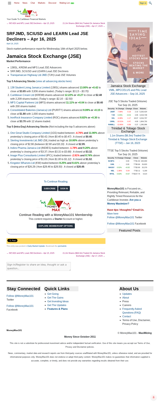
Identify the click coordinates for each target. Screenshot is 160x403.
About (125, 297)
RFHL (112, 174)
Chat (33, 3)
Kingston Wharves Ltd (22, 163)
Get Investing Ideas (58, 301)
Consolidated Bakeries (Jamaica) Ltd (30, 110)
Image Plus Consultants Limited (27, 155)
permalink (62, 246)
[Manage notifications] (153, 397)
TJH (113, 115)
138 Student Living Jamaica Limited (30, 87)
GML (112, 164)
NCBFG (111, 161)
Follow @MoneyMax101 (120, 217)
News (25, 3)
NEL (112, 171)
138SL (112, 121)
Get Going (53, 294)
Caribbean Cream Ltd (22, 95)
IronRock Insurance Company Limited (31, 117)
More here (112, 213)
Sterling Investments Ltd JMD (26, 140)
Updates (127, 294)
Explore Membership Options (56, 226)
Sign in (143, 3)
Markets (41, 3)
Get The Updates (56, 305)
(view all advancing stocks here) (54, 81)
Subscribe (50, 188)
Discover (52, 3)
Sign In (64, 188)
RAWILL (111, 124)
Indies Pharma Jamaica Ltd (25, 148)
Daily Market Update (36, 246)
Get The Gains (55, 297)
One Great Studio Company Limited (30, 133)
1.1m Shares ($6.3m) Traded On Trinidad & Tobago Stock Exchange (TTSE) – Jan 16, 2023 (127, 139)
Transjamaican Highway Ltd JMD (28, 75)
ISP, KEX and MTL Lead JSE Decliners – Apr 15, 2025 (30, 23)
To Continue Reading (56, 181)
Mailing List (66, 3)
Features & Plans (57, 309)
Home (16, 3)
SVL (113, 118)
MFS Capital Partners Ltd (24, 102)
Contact (126, 316)
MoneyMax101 (14, 330)
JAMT (112, 112)
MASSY (111, 167)
